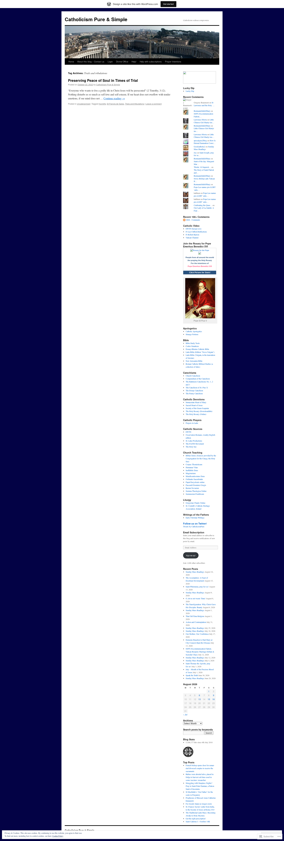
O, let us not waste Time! (195, 598)
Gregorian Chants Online (195, 502)
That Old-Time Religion (195, 616)
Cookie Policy (57, 836)
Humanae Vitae (192, 467)
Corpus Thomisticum (194, 464)
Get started (168, 4)
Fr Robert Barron (192, 234)
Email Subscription (193, 532)
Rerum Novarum (192, 488)
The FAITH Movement (195, 443)
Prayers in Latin (192, 423)
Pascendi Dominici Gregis (196, 485)
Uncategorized (83, 103)
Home (71, 61)
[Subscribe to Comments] (184, 219)
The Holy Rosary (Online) (196, 414)
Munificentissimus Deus (195, 476)
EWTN (188, 432)
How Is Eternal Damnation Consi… (205, 142)
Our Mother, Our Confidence (197, 634)
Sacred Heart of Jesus (194, 405)
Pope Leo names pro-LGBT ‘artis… (205, 194)
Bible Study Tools (193, 343)
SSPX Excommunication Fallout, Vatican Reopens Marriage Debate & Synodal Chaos (200, 651)
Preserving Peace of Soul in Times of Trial (103, 80)
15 (209, 699)
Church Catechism (193, 375)
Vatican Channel (192, 237)
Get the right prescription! (196, 818)
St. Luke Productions (194, 440)
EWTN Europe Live (193, 228)
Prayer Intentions (173, 61)
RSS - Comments (193, 219)
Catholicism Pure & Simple (96, 19)
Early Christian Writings (195, 517)
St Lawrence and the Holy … (204, 104)
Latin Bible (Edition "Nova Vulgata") (200, 352)
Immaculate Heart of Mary (196, 402)
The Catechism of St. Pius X (197, 387)
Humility (102, 103)
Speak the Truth (192, 675)
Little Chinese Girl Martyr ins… (204, 121)
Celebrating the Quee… (203, 205)
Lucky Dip (190, 91)
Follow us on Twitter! (195, 523)
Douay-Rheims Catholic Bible (197, 349)
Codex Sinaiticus (192, 346)
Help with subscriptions (151, 61)
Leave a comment (154, 103)
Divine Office (122, 61)
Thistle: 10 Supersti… (202, 167)
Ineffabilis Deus (192, 470)
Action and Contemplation (196, 622)
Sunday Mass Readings (204, 148)
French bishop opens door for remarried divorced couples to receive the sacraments (200, 768)
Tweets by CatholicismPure (193, 526)
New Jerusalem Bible (194, 361)
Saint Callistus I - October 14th (198, 821)
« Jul (185, 714)
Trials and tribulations (134, 103)
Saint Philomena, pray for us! (197, 586)
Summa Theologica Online (196, 491)
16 (213, 699)
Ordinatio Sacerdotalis (194, 479)
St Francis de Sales (115, 103)
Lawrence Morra (200, 119)
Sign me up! (191, 555)
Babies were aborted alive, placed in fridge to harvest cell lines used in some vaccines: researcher (199, 777)
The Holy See (191, 446)
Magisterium (191, 473)
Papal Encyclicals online (195, 482)
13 (199, 699)
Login (110, 61)
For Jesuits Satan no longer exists (199, 803)
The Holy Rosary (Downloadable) (199, 411)
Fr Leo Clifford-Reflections (196, 231)
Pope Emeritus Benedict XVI (200, 266)
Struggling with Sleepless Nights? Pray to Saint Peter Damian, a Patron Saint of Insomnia (200, 786)
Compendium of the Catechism (198, 378)
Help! (133, 61)
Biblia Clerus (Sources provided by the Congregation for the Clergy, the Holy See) (201, 458)
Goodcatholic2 (199, 146)
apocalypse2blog (200, 140)
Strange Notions (192, 334)
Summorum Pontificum (195, 494)
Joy (195, 152)
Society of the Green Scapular (197, 408)
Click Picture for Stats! (199, 272)
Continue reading (114, 98)
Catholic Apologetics (194, 331)
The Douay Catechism (194, 390)
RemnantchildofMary (202, 111)
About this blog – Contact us (90, 61)
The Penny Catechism (194, 393)
